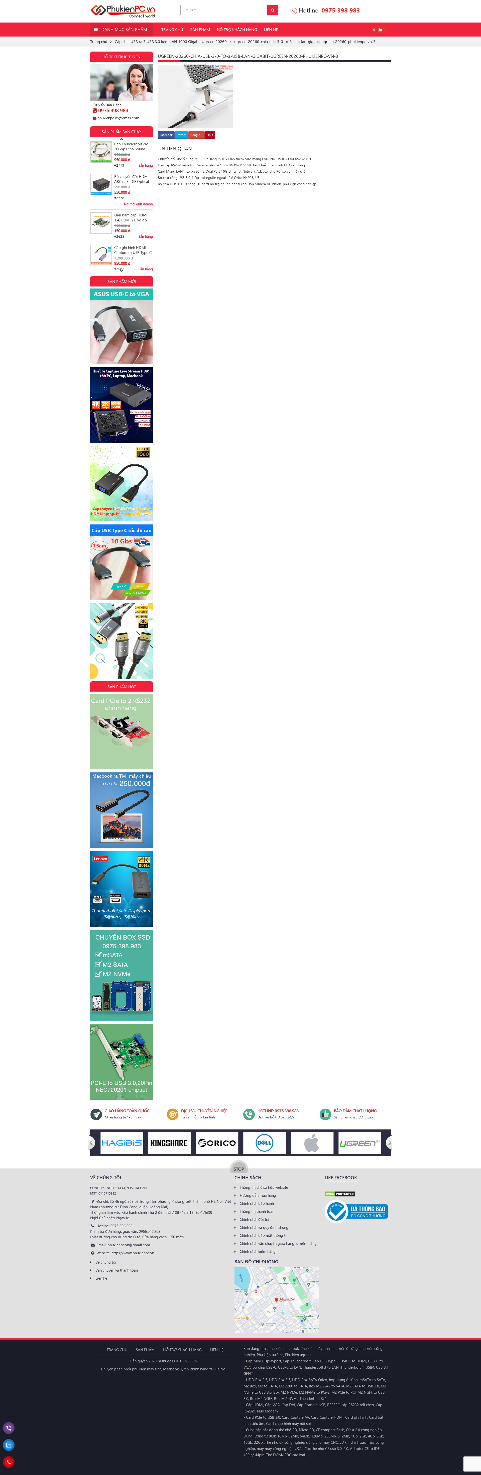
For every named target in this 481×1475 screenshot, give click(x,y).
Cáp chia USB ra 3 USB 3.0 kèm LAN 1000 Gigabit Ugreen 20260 (171, 41)
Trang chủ (98, 41)
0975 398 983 (340, 10)
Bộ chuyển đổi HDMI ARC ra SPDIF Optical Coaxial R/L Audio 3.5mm (131, 146)
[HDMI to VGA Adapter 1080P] (121, 483)
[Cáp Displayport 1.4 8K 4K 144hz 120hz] (121, 640)
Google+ (196, 135)
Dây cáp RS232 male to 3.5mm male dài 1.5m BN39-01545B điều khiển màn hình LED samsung (231, 165)
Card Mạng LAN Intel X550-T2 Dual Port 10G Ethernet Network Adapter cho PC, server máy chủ (232, 171)
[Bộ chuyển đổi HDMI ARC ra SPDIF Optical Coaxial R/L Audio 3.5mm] (101, 152)
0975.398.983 (113, 111)
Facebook (166, 135)
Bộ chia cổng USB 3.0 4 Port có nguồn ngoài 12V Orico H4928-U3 (209, 177)
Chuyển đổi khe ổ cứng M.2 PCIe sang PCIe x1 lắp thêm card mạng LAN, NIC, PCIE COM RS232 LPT (234, 158)
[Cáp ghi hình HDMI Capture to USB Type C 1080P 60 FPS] (101, 223)
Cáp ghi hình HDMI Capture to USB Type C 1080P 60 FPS (133, 217)
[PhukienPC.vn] (123, 10)
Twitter (181, 135)
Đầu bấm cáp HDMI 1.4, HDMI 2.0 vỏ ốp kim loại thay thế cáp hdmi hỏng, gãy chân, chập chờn (132, 185)
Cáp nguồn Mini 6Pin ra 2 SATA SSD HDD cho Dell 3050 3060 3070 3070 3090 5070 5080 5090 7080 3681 (133, 250)
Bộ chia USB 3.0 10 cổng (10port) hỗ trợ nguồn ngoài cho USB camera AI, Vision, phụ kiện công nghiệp (237, 183)
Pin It (209, 135)
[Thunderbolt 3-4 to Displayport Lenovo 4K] (121, 888)
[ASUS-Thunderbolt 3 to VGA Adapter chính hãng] (121, 325)
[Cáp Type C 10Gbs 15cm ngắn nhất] (121, 561)
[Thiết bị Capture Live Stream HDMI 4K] (121, 404)
